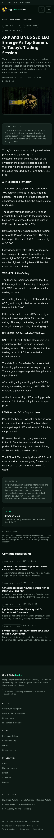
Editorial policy (8, 826)
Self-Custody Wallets (11, 809)
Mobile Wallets (27, 800)
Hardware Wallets (10, 800)
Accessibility (38, 829)
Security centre (9, 740)
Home (4, 19)
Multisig (27, 809)
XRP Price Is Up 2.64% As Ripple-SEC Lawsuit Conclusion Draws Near (25, 568)
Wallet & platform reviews (13, 713)
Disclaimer (20, 826)
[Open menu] (49, 9)
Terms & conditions (9, 829)
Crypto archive (9, 750)
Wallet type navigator (11, 708)
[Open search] (41, 9)
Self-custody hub (10, 736)
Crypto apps (8, 718)
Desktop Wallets (43, 800)
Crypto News (31, 26)
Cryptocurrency (12, 30)
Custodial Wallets (27, 804)
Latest (5, 773)
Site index (6, 777)
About (5, 763)
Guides (5, 745)
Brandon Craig (7, 77)
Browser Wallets (9, 804)
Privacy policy (32, 826)
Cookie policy (25, 829)
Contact (5, 782)
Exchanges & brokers (11, 723)
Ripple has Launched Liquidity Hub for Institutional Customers (22, 611)
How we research (10, 768)
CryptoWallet (12, 675)
